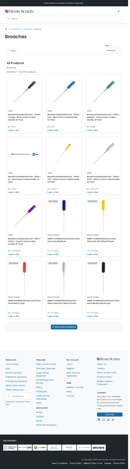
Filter (13, 50)
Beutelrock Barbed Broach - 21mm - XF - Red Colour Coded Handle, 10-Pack (24, 179)
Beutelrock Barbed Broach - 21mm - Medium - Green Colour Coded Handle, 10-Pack (103, 117)
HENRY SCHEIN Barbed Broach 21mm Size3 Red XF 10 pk (24, 302)
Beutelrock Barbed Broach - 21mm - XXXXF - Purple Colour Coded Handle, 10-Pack (24, 241)
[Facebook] (99, 419)
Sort (107, 45)
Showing (21, 72)
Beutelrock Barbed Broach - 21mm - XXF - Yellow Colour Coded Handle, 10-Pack (63, 179)
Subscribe (109, 414)
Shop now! (79, 3)
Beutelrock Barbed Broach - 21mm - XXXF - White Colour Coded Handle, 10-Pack (103, 179)
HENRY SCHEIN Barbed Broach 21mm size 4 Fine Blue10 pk (63, 240)
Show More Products (65, 326)
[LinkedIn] (113, 419)
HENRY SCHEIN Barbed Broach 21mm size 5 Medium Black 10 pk (103, 302)
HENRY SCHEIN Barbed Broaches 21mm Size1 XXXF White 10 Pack (61, 302)
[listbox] (113, 50)
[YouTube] (108, 419)
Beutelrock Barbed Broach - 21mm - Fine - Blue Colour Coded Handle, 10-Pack (63, 117)
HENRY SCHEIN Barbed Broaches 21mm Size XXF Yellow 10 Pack (101, 240)
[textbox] (64, 19)
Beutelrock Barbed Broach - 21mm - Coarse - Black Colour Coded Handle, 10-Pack (24, 117)
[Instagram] (103, 419)
